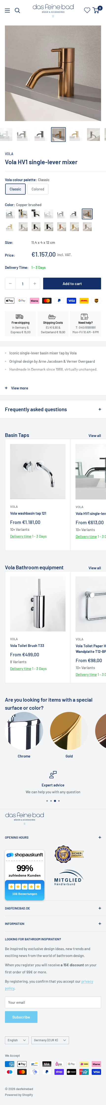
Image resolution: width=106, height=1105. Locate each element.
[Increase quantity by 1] (35, 283)
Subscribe (21, 1017)
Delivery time (20, 536)
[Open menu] (7, 10)
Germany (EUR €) (46, 1040)
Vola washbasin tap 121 (28, 513)
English (13, 1040)
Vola (9, 154)
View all (94, 435)
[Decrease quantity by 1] (10, 283)
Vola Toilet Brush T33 (27, 645)
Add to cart (72, 283)
